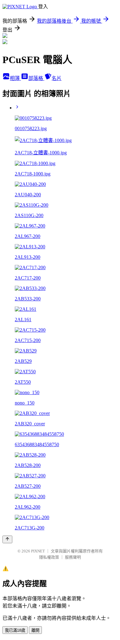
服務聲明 (73, 557)
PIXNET (38, 551)
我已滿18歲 (15, 630)
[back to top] (7, 539)
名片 (57, 78)
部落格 (36, 78)
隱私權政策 (49, 557)
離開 (35, 630)
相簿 (15, 78)
